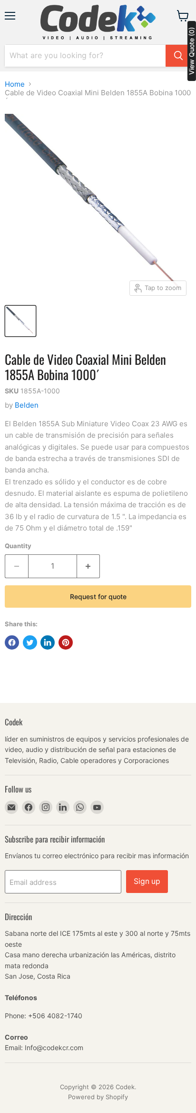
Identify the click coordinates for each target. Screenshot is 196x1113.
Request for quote (98, 596)
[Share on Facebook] (12, 642)
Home (15, 84)
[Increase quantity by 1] (88, 566)
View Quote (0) (191, 51)
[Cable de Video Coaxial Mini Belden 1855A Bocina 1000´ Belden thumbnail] (20, 321)
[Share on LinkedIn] (47, 642)
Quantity (18, 546)
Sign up (147, 881)
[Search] (178, 56)
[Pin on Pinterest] (66, 642)
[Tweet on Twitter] (30, 642)
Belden (27, 405)
